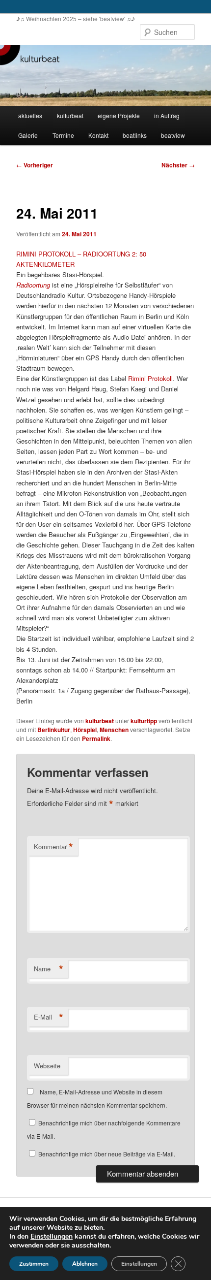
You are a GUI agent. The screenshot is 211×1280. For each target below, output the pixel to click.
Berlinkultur (53, 729)
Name (48, 969)
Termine (63, 135)
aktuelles (30, 115)
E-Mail (48, 1017)
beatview (173, 135)
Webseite (47, 1065)
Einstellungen (51, 1236)
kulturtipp (144, 720)
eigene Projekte (119, 115)
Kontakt (98, 135)
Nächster (178, 164)
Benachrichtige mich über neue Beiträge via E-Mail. (106, 1154)
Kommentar (53, 847)
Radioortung (33, 284)
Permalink (96, 738)
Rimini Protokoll (150, 378)
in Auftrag (167, 115)
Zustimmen (34, 1264)
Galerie (28, 135)
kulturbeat (70, 115)
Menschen (114, 729)
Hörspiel (85, 729)
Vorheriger (34, 164)
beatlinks (135, 135)
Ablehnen (85, 1264)
